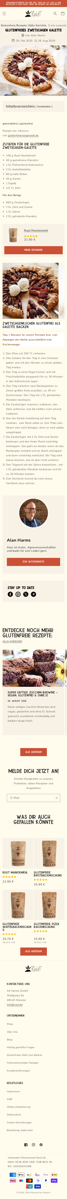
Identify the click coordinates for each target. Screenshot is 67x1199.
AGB (9, 1099)
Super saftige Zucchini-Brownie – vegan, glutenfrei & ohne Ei (33, 694)
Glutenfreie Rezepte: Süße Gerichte (24, 25)
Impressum (13, 1091)
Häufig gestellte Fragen (21, 1047)
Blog (9, 1039)
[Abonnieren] (56, 798)
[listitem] (10, 594)
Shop (10, 1024)
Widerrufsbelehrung (18, 1107)
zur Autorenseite (33, 562)
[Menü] (4, 13)
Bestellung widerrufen (20, 1130)
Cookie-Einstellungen (19, 1122)
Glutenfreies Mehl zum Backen (24, 1055)
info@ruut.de (15, 1004)
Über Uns (12, 1032)
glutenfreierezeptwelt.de (23, 135)
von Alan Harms (35, 35)
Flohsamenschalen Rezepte (22, 1062)
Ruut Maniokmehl (36, 230)
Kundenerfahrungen (18, 1070)
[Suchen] (55, 13)
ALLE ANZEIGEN (12, 641)
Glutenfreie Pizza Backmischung (46, 925)
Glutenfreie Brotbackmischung (48, 874)
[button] (31, 236)
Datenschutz (14, 1114)
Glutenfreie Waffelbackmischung (17, 926)
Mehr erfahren (33, 250)
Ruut (27, 1192)
